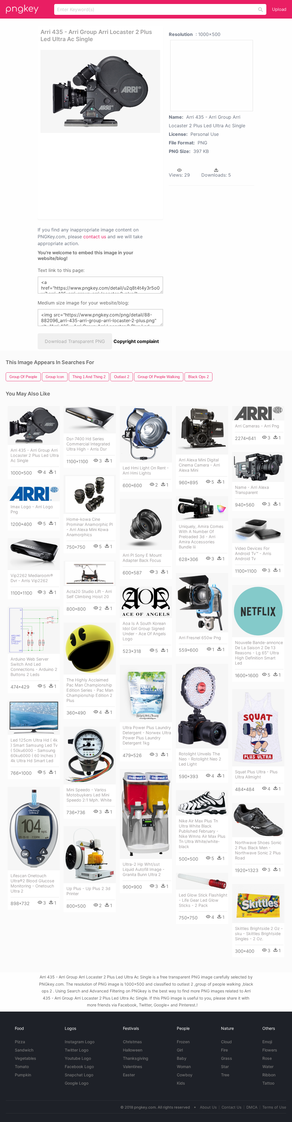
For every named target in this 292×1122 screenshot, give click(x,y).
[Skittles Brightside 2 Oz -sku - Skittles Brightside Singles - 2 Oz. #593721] (258, 903)
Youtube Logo (78, 1058)
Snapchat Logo (79, 1074)
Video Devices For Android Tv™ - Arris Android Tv (253, 553)
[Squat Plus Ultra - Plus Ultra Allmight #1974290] (258, 727)
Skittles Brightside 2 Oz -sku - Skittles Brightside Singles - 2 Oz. (259, 933)
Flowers (269, 1050)
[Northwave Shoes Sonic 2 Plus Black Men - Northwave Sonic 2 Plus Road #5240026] (258, 820)
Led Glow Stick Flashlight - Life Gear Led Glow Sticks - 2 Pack (203, 900)
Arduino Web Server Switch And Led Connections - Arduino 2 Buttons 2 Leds (34, 667)
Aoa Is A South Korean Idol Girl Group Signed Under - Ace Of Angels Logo (144, 631)
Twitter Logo (76, 1050)
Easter (129, 1074)
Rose (267, 1058)
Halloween (132, 1050)
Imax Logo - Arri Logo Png (32, 509)
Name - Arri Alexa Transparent (252, 490)
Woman (184, 1066)
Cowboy (184, 1074)
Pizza (20, 1041)
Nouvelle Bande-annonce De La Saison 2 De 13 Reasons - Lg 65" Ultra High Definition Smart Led (259, 652)
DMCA (251, 1107)
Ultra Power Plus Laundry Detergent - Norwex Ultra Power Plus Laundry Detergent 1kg (147, 735)
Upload (279, 9)
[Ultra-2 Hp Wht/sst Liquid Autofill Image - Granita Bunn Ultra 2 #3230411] (146, 814)
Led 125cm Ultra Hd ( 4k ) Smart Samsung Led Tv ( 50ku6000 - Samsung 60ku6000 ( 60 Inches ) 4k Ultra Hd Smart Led (34, 750)
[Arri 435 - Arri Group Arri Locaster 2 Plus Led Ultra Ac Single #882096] (34, 425)
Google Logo (76, 1083)
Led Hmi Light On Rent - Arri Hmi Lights (146, 470)
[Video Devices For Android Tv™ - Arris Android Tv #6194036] (258, 530)
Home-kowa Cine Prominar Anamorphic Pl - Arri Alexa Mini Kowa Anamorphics (89, 527)
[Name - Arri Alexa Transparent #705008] (258, 467)
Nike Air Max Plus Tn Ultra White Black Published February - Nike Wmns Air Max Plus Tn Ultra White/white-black (202, 833)
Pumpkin (23, 1074)
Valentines (132, 1066)
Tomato (22, 1066)
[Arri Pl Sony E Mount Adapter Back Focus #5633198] (146, 524)
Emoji (267, 1041)
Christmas (132, 1041)
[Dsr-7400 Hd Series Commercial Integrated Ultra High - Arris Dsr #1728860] (90, 419)
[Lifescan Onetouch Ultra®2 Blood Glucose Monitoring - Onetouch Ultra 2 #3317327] (34, 829)
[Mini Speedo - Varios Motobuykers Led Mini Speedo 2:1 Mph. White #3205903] (90, 755)
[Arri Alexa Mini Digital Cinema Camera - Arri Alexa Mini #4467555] (202, 430)
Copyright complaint (136, 341)
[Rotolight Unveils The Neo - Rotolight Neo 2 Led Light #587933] (202, 706)
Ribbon (268, 1074)
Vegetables (25, 1058)
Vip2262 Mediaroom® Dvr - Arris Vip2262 (32, 578)
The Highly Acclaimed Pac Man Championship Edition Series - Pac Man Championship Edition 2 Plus (89, 690)
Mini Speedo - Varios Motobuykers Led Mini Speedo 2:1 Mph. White (88, 794)
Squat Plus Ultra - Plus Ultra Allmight (256, 774)
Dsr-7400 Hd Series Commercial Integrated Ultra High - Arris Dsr (88, 443)
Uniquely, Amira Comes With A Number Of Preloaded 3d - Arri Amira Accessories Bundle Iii (201, 536)
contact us (94, 236)
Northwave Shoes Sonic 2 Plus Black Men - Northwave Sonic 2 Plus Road (258, 850)
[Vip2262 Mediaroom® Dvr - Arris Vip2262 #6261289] (34, 554)
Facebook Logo (79, 1066)
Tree (225, 1074)
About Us (208, 1107)
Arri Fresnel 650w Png (200, 637)
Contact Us (232, 1107)
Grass (226, 1058)
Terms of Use (274, 1107)
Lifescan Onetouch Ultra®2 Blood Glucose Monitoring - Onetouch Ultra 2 (32, 883)
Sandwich (24, 1050)
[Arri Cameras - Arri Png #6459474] (258, 413)
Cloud (226, 1041)
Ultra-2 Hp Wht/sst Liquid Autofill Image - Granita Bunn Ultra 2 (144, 869)
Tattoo (268, 1083)
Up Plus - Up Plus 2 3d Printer (88, 891)
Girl (180, 1050)
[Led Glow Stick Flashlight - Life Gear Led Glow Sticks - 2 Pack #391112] (202, 881)
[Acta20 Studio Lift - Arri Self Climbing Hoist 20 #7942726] (90, 573)
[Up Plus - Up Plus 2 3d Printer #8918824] (90, 854)
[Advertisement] (127, 176)
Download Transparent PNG (75, 341)
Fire (224, 1050)
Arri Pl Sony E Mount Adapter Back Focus (142, 558)
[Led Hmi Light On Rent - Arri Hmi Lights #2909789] (146, 434)
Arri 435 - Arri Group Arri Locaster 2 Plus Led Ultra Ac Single (35, 455)
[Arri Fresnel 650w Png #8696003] (202, 602)
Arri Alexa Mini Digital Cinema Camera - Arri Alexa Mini (199, 465)
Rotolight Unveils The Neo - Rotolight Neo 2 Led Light (200, 758)
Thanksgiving (135, 1058)
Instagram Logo (79, 1041)
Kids (181, 1083)
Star (225, 1066)
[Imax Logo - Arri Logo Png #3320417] (34, 493)
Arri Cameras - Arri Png (257, 425)
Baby (181, 1058)
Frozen (183, 1041)
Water (267, 1066)
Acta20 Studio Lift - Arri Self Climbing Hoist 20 (89, 594)
